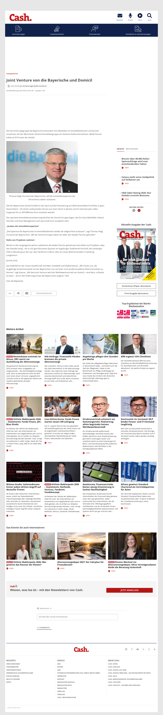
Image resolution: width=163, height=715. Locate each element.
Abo (59, 664)
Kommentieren (44, 293)
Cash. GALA (112, 676)
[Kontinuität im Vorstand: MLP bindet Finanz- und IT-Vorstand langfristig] (139, 407)
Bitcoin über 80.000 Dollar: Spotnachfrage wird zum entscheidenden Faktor (136, 161)
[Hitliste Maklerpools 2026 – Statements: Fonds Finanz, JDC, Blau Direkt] (24, 407)
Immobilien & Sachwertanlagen (138, 34)
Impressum (61, 676)
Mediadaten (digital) (66, 682)
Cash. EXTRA (113, 664)
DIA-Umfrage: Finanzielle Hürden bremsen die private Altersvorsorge (62, 359)
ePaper (60, 667)
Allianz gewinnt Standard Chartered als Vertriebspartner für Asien (137, 487)
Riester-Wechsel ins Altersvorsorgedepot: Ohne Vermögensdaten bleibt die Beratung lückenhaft (132, 565)
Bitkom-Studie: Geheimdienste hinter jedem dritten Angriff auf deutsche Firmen (23, 487)
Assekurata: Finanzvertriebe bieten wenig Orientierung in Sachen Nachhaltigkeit (98, 487)
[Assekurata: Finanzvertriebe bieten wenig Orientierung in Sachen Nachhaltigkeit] (100, 472)
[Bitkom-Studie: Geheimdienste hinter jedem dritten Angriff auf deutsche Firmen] (24, 472)
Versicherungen (18, 34)
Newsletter (62, 688)
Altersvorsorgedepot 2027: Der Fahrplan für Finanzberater (80, 563)
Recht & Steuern (13, 679)
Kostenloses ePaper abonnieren (136, 286)
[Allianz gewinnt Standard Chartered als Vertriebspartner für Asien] (139, 472)
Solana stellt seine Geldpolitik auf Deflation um (138, 178)
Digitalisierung (12, 676)
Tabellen (61, 694)
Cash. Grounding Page (66, 697)
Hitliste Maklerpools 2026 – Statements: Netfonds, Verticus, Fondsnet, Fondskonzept (62, 488)
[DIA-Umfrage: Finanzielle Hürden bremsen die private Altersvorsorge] (62, 344)
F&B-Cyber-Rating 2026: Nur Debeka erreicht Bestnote (136, 194)
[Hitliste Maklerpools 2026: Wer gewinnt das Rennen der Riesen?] (30, 546)
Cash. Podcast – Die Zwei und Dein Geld (124, 685)
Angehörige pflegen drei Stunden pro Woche (100, 358)
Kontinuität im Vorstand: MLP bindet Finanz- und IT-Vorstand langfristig (137, 422)
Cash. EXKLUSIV (114, 667)
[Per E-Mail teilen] (26, 293)
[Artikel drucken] (18, 293)
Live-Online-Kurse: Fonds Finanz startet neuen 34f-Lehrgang (62, 420)
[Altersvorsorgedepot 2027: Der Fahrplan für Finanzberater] (81, 546)
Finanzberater (94, 34)
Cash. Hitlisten (114, 682)
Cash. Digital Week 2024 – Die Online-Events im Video (129, 673)
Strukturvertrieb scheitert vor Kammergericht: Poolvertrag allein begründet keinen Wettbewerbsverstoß (99, 423)
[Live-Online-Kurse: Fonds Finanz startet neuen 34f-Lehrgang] (62, 407)
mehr (127, 167)
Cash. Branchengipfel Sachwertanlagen (125, 679)
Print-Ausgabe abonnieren (136, 293)
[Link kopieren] (10, 293)
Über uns (61, 691)
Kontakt (60, 679)
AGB (58, 670)
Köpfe (8, 682)
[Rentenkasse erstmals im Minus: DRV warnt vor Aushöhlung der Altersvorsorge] (24, 344)
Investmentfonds (57, 34)
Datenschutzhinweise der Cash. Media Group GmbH (78, 673)
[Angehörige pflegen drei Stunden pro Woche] (100, 344)
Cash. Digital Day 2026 (117, 670)
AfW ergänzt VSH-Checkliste (136, 356)
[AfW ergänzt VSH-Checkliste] (139, 344)
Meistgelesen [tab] (132, 149)
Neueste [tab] (120, 149)
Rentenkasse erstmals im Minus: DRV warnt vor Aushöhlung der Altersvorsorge (23, 359)
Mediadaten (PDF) (64, 685)
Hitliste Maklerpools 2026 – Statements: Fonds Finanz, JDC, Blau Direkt (23, 422)
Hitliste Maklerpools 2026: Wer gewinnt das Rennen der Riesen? (26, 563)
